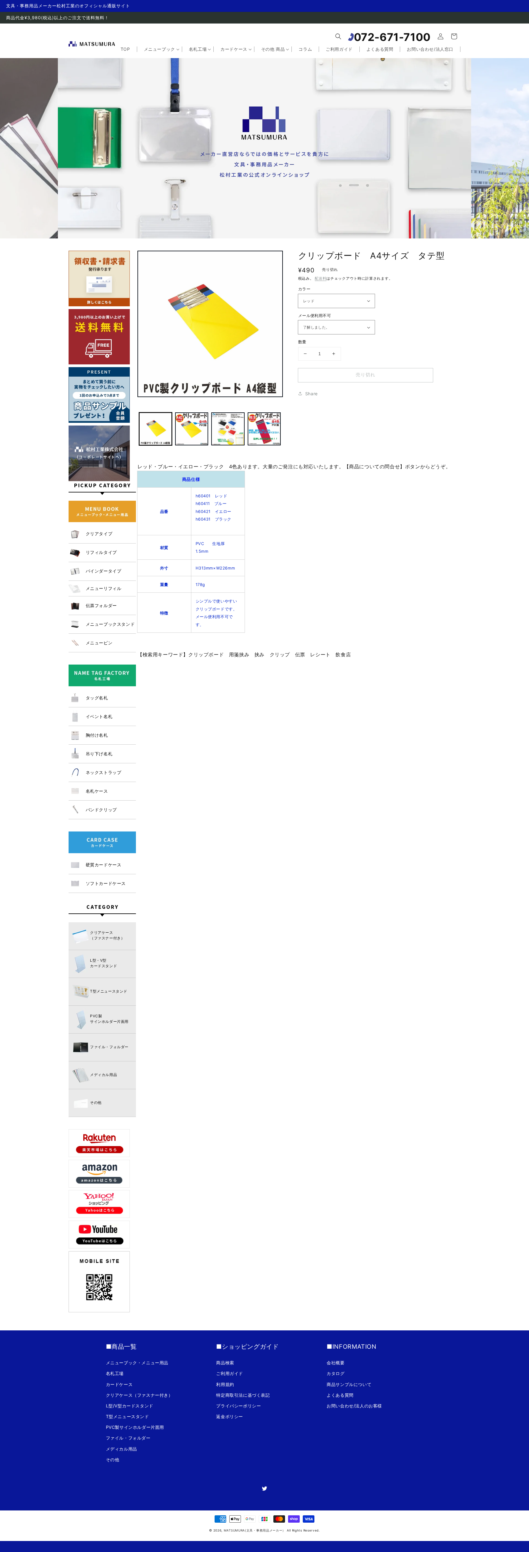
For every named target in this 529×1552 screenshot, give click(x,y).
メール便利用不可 (314, 315)
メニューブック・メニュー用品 (137, 1362)
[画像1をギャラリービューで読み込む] (155, 428)
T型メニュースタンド (127, 1416)
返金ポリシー (229, 1416)
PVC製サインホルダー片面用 (135, 1427)
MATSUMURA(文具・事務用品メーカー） (255, 1530)
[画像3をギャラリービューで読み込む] (227, 428)
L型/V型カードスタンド (129, 1405)
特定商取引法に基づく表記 (243, 1395)
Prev (57, 142)
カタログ (335, 1373)
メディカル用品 (121, 1448)
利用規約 (225, 1384)
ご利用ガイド (229, 1373)
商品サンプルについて (349, 1384)
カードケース (119, 1384)
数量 (302, 341)
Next (472, 142)
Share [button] (311, 393)
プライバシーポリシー (238, 1405)
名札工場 (115, 1373)
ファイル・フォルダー (128, 1437)
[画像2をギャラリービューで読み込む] (191, 428)
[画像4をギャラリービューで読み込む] (264, 428)
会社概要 (335, 1362)
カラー (304, 288)
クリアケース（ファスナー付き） (139, 1395)
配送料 (320, 278)
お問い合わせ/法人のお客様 (354, 1405)
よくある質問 (340, 1395)
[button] (338, 36)
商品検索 (225, 1362)
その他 (112, 1459)
